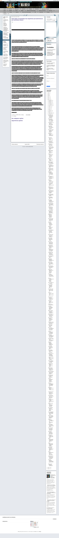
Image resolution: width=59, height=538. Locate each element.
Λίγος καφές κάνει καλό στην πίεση (50, 257)
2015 (48, 99)
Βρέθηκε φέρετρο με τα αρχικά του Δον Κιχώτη (50, 163)
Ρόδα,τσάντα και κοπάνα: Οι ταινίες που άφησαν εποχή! (6, 61)
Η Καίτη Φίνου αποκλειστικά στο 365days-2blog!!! (51, 63)
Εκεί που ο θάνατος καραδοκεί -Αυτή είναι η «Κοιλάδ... (50, 224)
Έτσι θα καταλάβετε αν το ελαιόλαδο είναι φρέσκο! (50, 332)
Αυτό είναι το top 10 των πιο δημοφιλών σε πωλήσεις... (50, 235)
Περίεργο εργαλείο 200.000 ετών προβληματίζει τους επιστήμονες (6, 33)
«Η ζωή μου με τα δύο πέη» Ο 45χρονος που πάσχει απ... (50, 392)
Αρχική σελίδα (27, 144)
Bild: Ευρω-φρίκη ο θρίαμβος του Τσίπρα (50, 195)
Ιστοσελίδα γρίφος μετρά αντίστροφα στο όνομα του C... (51, 339)
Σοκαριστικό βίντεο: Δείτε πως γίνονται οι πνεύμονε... (50, 127)
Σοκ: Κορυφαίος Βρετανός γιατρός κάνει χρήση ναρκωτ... (50, 409)
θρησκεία (5, 13)
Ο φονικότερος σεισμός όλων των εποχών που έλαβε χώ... (51, 208)
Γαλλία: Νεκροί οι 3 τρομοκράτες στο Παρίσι (50, 361)
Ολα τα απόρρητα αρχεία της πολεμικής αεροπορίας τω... (50, 232)
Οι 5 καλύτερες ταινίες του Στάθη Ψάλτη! (5, 52)
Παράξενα (17, 12)
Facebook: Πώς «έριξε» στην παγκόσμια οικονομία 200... (51, 253)
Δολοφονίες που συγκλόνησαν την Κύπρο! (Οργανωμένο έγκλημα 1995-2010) (51, 476)
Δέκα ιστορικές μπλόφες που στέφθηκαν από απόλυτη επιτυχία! (51, 500)
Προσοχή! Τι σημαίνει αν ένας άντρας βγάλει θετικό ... (50, 432)
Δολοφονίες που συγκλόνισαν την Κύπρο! (5, 20)
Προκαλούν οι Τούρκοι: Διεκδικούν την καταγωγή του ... (50, 135)
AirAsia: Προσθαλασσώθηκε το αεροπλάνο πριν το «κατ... (50, 453)
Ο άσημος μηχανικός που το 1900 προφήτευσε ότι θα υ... (51, 400)
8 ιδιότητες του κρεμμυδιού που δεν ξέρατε (50, 142)
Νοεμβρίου (50, 101)
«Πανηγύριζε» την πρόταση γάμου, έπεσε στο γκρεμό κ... (50, 123)
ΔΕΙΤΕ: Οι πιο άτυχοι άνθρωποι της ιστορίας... (50, 159)
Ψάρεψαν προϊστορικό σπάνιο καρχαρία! (50, 227)
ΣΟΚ (35, 12)
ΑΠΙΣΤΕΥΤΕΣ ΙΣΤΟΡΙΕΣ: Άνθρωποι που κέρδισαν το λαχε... (50, 449)
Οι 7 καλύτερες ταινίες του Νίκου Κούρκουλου (5, 58)
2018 (48, 95)
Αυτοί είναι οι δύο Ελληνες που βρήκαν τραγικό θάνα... (50, 169)
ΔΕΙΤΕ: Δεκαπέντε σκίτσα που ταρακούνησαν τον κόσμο (50, 315)
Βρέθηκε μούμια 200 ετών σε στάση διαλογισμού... (50, 151)
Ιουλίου (49, 106)
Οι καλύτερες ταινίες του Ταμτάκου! (5, 65)
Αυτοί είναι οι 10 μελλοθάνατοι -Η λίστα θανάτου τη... (50, 376)
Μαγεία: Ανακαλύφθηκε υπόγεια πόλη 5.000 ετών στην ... (50, 440)
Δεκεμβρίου (50, 100)
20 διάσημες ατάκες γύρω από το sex (50, 145)
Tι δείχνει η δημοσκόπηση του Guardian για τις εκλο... (50, 249)
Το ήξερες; (48, 12)
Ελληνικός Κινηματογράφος (31, 10)
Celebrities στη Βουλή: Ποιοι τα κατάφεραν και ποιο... (50, 188)
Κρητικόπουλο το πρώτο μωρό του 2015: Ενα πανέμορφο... (50, 457)
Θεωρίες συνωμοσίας (42, 10)
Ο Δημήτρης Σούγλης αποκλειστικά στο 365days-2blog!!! (51, 69)
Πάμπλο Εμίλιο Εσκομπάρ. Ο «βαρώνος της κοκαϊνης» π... (50, 369)
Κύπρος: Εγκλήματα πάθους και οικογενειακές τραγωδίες (5, 24)
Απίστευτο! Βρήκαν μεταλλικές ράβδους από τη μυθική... (50, 343)
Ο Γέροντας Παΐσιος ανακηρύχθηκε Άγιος (50, 301)
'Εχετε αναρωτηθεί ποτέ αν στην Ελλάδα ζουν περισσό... (51, 372)
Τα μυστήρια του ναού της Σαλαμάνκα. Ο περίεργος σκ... (50, 298)
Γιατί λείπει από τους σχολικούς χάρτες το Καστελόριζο (50, 396)
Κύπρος (11, 12)
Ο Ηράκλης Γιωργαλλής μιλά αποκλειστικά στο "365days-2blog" (51, 66)
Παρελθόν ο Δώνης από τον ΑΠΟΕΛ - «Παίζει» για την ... (51, 389)
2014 (48, 467)
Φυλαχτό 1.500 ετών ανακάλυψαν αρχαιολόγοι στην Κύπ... (50, 405)
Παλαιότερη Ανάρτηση (40, 144)
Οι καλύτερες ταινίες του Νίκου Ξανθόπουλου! (5, 55)
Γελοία (5, 10)
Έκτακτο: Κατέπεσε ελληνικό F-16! (50, 180)
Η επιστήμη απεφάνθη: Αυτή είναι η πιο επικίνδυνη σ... (51, 201)
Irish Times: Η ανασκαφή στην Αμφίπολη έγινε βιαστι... (50, 165)
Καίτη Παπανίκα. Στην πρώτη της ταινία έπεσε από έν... (51, 267)
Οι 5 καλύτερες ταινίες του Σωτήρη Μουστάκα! (5, 48)
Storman (35, 531)
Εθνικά (16, 10)
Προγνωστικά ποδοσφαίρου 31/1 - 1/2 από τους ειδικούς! (50, 120)
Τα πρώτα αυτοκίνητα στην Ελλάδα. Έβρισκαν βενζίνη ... (50, 308)
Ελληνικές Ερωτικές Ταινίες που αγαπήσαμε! (5, 37)
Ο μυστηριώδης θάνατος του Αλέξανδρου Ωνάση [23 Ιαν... (51, 211)
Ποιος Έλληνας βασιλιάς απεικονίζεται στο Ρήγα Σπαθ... (50, 319)
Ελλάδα (22, 10)
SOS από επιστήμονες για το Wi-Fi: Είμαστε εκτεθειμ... (51, 280)
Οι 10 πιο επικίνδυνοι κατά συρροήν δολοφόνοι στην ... (51, 275)
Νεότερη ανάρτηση (15, 144)
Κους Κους (50, 10)
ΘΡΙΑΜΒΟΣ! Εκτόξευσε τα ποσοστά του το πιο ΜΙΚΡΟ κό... (50, 173)
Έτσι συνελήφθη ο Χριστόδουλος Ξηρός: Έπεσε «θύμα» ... (51, 413)
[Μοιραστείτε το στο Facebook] (28, 114)
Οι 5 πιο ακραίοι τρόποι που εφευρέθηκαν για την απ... (50, 429)
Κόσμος (5, 12)
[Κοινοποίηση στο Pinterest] (29, 114)
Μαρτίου (49, 111)
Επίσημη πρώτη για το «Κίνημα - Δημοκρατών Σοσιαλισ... (51, 416)
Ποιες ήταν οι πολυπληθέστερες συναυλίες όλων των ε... (51, 328)
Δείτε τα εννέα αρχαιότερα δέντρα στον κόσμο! (50, 239)
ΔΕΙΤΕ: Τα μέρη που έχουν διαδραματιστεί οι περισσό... (50, 311)
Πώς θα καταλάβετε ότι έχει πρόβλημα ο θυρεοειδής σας (50, 384)
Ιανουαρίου (50, 114)
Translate (54, 20)
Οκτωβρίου (50, 102)
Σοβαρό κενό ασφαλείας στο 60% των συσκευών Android (50, 271)
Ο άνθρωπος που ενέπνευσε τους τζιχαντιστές (50, 323)
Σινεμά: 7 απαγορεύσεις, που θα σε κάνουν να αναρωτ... (50, 155)
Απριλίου (49, 110)
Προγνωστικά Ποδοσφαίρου (26, 12)
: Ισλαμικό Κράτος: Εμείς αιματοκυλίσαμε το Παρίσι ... (51, 358)
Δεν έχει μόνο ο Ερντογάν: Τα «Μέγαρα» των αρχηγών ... (50, 246)
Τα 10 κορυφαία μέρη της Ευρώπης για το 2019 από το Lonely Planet (51, 493)
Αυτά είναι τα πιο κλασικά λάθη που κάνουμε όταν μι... (50, 219)
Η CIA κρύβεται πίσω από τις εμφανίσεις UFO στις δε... (51, 425)
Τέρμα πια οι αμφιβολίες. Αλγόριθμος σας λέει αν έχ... (51, 259)
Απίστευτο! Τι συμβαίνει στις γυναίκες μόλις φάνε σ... (50, 436)
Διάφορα (10, 10)
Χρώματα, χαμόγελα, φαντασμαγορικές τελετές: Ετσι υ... (50, 461)
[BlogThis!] (27, 114)
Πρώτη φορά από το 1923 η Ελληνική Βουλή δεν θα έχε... (51, 177)
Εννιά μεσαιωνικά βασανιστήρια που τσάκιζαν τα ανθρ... (51, 204)
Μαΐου (49, 109)
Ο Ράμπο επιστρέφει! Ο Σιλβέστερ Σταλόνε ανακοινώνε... (50, 380)
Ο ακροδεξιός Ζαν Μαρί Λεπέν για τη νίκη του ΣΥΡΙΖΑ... (50, 191)
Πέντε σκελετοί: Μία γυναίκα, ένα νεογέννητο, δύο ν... (51, 263)
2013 (48, 468)
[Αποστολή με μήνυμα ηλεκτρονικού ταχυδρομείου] (26, 114)
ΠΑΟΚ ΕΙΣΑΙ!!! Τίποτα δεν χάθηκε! (50, 325)
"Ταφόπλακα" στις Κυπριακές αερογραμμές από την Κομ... (50, 354)
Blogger (40, 531)
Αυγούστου (50, 105)
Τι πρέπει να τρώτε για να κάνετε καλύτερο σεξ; (50, 138)
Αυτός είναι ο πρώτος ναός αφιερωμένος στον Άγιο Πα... (50, 242)
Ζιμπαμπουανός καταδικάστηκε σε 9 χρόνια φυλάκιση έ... (50, 116)
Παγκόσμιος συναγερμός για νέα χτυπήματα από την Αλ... (50, 335)
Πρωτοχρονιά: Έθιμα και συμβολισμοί (50, 465)
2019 (48, 94)
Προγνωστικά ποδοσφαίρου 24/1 (50, 198)
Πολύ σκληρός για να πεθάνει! (50, 283)
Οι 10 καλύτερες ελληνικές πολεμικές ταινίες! (5, 45)
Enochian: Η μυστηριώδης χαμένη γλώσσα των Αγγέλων (51, 485)
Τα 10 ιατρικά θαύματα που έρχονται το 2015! (50, 347)
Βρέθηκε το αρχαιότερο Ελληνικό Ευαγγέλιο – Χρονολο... (50, 216)
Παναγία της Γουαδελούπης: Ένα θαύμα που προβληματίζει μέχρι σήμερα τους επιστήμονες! (6, 29)
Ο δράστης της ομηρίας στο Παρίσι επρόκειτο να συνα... (50, 365)
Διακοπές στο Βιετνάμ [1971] (50, 304)
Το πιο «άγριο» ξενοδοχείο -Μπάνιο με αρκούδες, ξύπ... (50, 286)
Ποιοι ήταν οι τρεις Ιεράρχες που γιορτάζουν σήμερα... (51, 130)
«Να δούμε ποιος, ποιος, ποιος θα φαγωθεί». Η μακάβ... (51, 147)
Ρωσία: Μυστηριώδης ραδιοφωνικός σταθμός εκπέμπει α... (50, 444)
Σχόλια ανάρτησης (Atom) (29, 146)
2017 (48, 96)
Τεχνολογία (41, 12)
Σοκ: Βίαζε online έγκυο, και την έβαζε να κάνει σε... (50, 290)
